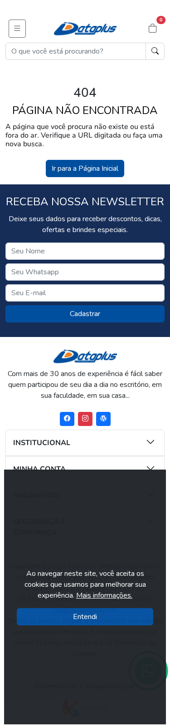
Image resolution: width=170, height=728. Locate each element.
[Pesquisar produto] (155, 51)
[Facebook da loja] (67, 419)
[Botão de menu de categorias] (17, 29)
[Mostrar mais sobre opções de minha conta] (131, 468)
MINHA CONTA (39, 469)
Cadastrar (85, 314)
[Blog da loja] (103, 419)
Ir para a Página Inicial (85, 168)
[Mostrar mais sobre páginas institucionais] (131, 442)
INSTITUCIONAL (41, 443)
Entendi (85, 617)
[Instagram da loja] (85, 419)
